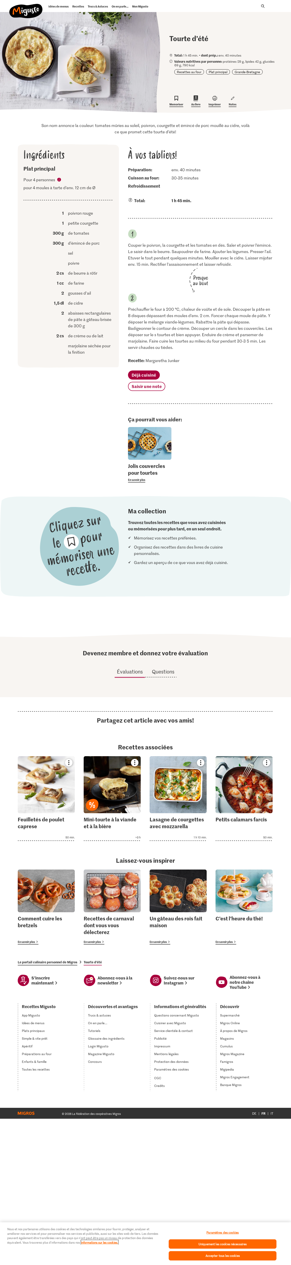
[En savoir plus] (150, 472)
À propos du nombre (59, 180)
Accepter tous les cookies (223, 1255)
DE (254, 1113)
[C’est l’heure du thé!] (244, 907)
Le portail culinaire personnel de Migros (47, 962)
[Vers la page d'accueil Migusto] (26, 7)
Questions (163, 671)
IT (272, 1113)
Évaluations (130, 671)
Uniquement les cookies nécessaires (222, 1244)
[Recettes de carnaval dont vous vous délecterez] (112, 907)
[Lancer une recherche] (263, 6)
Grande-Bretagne (247, 72)
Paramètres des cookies (171, 1069)
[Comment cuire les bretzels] (46, 907)
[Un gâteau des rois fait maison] (178, 907)
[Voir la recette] (46, 798)
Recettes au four (189, 72)
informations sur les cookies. (99, 1242)
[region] (145, 1243)
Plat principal (218, 72)
